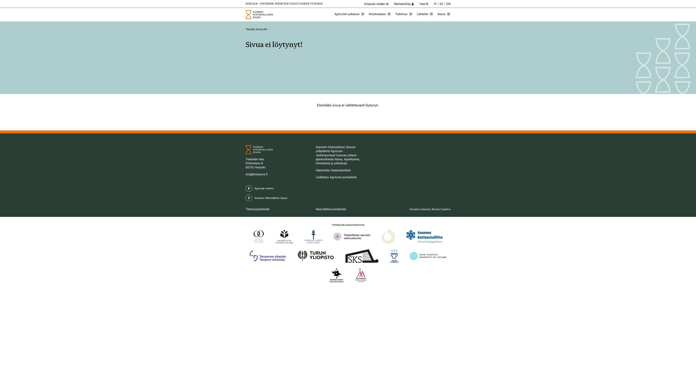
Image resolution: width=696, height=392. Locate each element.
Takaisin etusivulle (256, 29)
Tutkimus (401, 14)
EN (448, 3)
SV (441, 3)
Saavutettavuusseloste (331, 209)
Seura (441, 14)
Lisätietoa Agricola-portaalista (336, 177)
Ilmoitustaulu (377, 14)
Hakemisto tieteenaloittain (333, 170)
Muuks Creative (441, 209)
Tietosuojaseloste (257, 209)
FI (435, 3)
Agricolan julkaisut (346, 14)
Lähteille (422, 14)
